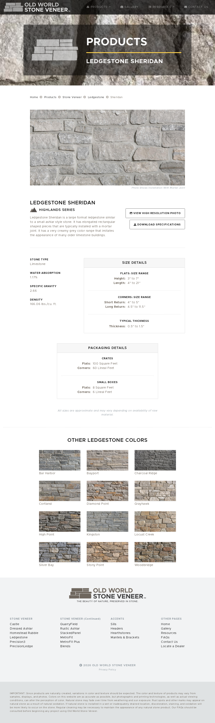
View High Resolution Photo (156, 213)
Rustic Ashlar (70, 628)
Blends (65, 646)
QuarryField (69, 624)
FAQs (165, 637)
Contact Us (197, 7)
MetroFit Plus (70, 641)
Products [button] (99, 7)
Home (34, 97)
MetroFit (66, 637)
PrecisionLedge (21, 646)
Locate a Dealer (173, 646)
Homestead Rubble (24, 633)
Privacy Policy (107, 669)
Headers (117, 628)
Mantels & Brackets (125, 637)
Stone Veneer (72, 97)
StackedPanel (70, 633)
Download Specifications (158, 224)
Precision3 (17, 641)
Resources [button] (161, 7)
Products (50, 97)
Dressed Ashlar (21, 628)
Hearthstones (120, 633)
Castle (14, 624)
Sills (114, 624)
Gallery (131, 7)
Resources (169, 633)
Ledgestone (96, 97)
